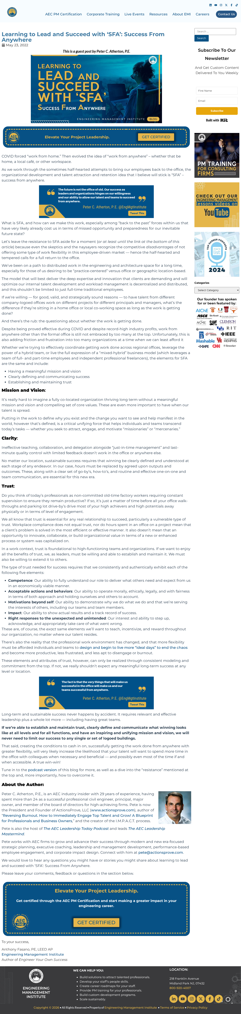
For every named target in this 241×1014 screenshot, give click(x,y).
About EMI (181, 14)
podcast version (42, 770)
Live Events (134, 14)
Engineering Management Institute (33, 954)
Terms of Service (172, 1007)
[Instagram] (221, 5)
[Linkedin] (210, 5)
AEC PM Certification (63, 14)
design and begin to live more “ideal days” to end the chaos (134, 647)
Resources (158, 14)
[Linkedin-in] (174, 999)
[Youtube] (215, 5)
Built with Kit (217, 120)
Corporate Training (103, 14)
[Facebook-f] (231, 5)
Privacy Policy (197, 1007)
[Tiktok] (236, 5)
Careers (202, 14)
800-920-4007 (180, 988)
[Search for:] (215, 31)
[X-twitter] (226, 5)
